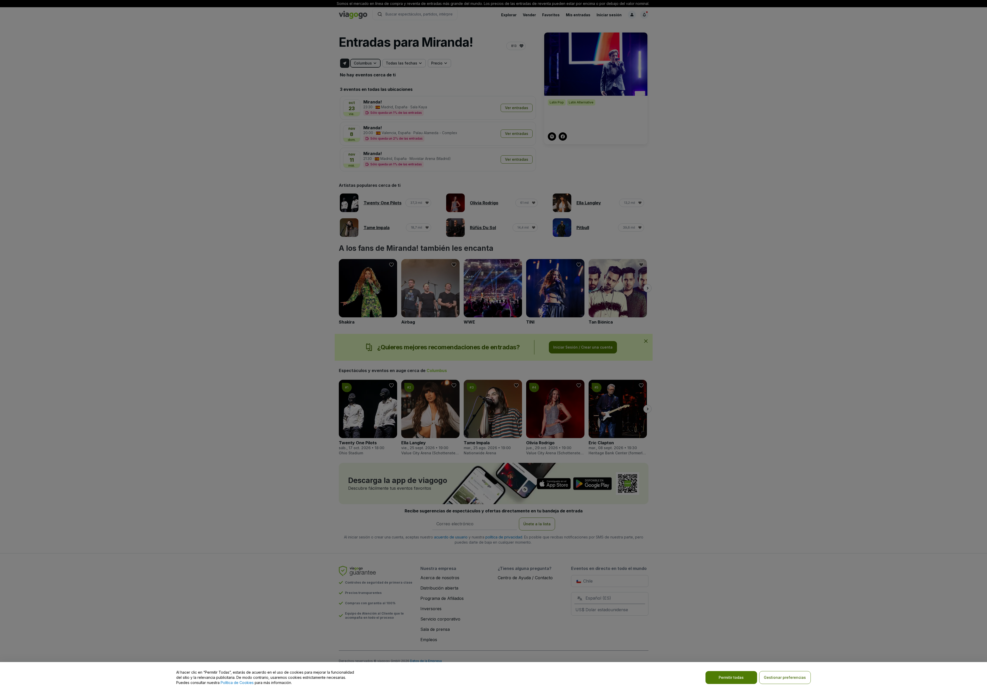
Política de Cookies (237, 682)
